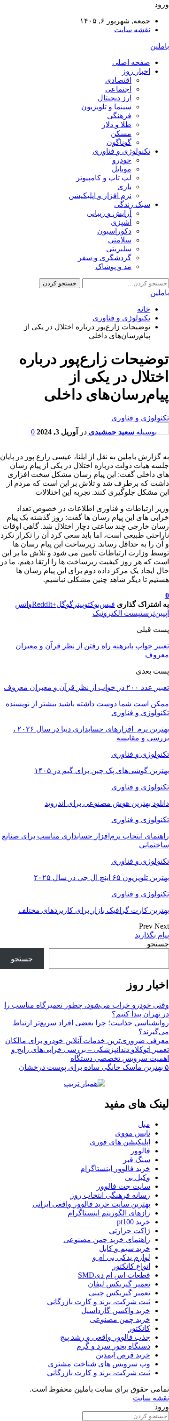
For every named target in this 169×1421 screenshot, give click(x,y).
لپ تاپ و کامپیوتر (103, 178)
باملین (159, 46)
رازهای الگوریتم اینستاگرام (109, 1213)
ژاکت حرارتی (129, 1231)
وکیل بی (137, 1177)
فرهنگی (119, 116)
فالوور (140, 1151)
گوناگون (119, 142)
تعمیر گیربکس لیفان (119, 1284)
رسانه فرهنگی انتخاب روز (110, 1195)
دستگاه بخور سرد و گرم (113, 1346)
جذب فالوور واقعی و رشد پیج (105, 1337)
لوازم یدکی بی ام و (121, 1257)
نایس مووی (132, 1133)
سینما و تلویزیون (106, 107)
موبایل (121, 169)
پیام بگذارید (152, 935)
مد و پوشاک (113, 266)
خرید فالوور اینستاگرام (115, 1168)
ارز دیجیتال (114, 98)
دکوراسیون (114, 231)
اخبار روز (136, 71)
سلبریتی (118, 249)
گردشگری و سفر (104, 258)
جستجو (158, 944)
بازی (124, 187)
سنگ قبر (136, 1160)
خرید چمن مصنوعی (120, 1319)
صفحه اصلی (131, 62)
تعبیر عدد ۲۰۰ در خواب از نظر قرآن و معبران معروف (86, 687)
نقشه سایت (132, 30)
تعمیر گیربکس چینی (119, 1293)
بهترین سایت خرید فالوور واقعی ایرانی (91, 1204)
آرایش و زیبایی (109, 213)
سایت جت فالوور (123, 1186)
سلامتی (119, 240)
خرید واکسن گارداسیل (115, 1310)
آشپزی (121, 222)
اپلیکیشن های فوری (120, 1142)
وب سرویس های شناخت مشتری (99, 1364)
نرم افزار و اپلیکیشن (100, 195)
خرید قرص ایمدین (123, 1355)
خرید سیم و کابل (124, 1248)
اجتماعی (118, 89)
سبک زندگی (132, 204)
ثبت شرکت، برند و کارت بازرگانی (98, 1302)
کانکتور (139, 1328)
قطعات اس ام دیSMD (114, 1275)
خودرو (121, 160)
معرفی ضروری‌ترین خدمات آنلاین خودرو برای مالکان (87, 1040)
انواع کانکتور (131, 1266)
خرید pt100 (133, 1222)
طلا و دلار (116, 124)
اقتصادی (118, 80)
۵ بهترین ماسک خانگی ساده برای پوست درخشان (94, 1067)
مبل (144, 1124)
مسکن (121, 133)
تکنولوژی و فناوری (121, 151)
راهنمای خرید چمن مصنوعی (106, 1239)
